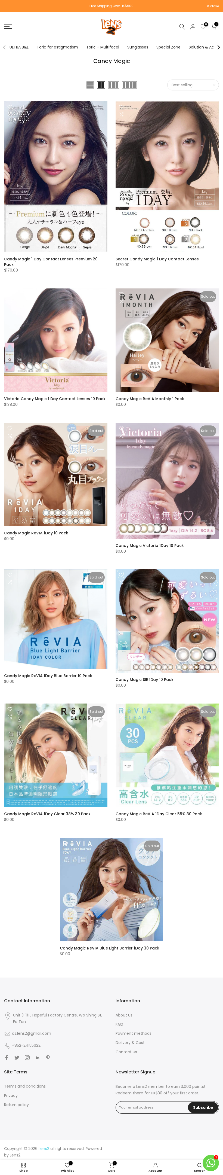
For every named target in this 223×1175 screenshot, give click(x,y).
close (11, 6)
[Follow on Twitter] (16, 1057)
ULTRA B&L (19, 47)
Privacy (11, 1095)
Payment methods (133, 1033)
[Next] (218, 47)
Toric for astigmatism (57, 47)
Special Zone (168, 47)
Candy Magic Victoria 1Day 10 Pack (150, 545)
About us (124, 1015)
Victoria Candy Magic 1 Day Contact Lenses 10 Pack (55, 398)
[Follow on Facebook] (6, 1057)
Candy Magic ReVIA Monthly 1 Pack (150, 398)
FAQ (119, 1024)
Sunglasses (137, 47)
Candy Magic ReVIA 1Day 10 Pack (36, 533)
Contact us (126, 1052)
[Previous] (4, 47)
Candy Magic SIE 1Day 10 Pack (145, 679)
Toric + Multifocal (102, 47)
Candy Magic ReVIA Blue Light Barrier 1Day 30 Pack (109, 948)
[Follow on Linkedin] (37, 1057)
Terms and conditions (25, 1086)
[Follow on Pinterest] (47, 1057)
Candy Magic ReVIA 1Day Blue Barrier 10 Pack (48, 675)
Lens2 (15, 1155)
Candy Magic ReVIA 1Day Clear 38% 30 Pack (47, 814)
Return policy (16, 1104)
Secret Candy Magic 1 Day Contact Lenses (157, 259)
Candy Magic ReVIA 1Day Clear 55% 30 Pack (159, 814)
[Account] (193, 26)
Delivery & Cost (130, 1042)
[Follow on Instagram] (27, 1057)
